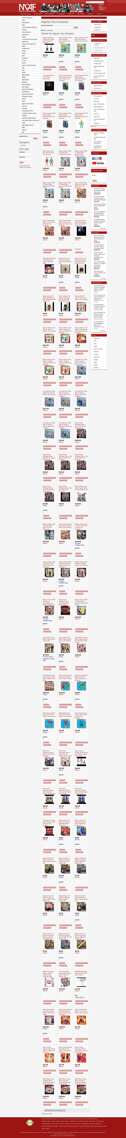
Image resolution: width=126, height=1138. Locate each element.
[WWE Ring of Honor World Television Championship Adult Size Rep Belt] (65, 1093)
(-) (94, 43)
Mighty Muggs (25, 75)
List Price (96, 354)
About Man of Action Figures (51, 1118)
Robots (24, 99)
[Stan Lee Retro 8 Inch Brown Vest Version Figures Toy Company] (81, 52)
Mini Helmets (25, 79)
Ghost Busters (26, 22)
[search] (94, 2)
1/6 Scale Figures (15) (99, 73)
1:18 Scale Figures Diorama (29, 27)
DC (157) (96, 98)
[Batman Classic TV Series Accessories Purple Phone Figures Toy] (65, 273)
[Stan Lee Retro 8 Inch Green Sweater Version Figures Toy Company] (65, 52)
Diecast (24, 51)
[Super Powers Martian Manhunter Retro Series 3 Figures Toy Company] (81, 690)
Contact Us (102, 9)
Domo (23, 20)
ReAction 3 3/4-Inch (27, 96)
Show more (93, 126)
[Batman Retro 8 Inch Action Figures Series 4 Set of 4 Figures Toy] (81, 501)
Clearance (99, 13)
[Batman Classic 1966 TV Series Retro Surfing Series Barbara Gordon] (81, 166)
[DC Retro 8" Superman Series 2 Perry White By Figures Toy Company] (65, 765)
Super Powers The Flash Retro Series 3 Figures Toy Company (65, 714)
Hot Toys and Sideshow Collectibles (50, 1126)
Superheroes (71, 13)
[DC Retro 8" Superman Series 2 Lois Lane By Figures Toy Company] (65, 803)
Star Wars (24, 108)
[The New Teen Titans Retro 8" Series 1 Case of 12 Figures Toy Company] (81, 374)
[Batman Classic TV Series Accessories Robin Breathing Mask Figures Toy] (49, 311)
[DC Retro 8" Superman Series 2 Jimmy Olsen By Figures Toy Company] (49, 803)
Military (24, 77)
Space (23, 101)
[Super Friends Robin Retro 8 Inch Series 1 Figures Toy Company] (81, 1024)
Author (95, 346)
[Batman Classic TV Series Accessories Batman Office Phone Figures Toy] (49, 910)
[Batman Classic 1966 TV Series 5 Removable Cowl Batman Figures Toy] (49, 614)
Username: (22, 152)
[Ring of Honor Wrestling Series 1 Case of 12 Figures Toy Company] (81, 437)
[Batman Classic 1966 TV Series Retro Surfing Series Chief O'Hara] (49, 197)
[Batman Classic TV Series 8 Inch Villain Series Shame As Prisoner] (49, 52)
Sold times (96, 357)
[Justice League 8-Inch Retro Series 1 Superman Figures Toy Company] (81, 90)
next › (62, 1110)
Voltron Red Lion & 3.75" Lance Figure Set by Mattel (99, 273)
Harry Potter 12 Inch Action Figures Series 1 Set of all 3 (49, 639)
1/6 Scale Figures (26, 32)
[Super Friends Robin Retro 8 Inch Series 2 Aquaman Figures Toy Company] (65, 235)
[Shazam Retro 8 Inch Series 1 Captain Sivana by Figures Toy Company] (49, 374)
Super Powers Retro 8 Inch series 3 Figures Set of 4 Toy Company (65, 676)
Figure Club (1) (98, 50)
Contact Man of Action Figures (91, 1118)
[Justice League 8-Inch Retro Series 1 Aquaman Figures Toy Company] (81, 128)
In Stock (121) (97, 27)
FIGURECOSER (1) (100, 47)
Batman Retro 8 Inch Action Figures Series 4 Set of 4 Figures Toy (81, 488)
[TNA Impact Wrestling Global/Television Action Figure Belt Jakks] (49, 273)
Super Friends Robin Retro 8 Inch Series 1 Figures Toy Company (81, 1011)
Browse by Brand (38, 13)
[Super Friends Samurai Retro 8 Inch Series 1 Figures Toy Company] (49, 1062)
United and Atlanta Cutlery (29, 118)
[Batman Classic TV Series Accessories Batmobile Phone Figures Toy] (65, 835)
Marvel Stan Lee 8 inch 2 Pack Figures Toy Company (48, 152)
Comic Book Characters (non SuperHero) (29, 40)
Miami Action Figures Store (100, 1126)
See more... (103, 228)
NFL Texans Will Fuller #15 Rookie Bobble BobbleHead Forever (99, 213)
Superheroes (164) (98, 61)
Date (101, 349)
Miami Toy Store (45, 1128)
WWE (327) (97, 58)
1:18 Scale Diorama (27, 17)
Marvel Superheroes (46, 1123)
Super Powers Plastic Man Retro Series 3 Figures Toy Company (49, 714)
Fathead (24, 130)
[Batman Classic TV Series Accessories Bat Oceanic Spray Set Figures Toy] (81, 273)
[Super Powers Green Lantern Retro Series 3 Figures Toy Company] (81, 728)
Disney (24, 53)
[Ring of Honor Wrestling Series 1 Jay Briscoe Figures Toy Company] (65, 469)
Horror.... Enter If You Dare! (29, 65)
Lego (23, 70)
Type (95, 343)
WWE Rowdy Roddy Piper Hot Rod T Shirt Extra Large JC (81, 973)
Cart (93, 35)
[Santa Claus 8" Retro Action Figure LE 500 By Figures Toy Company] (49, 835)
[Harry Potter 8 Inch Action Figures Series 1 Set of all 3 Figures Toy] (65, 652)
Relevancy (96, 338)
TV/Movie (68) (97, 63)
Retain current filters (48, 30)
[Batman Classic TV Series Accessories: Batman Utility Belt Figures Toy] (81, 948)
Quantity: (61, 61)
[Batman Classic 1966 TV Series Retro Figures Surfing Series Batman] (65, 197)
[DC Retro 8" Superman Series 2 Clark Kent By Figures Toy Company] (81, 803)
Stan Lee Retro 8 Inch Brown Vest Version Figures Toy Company (81, 39)
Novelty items (25, 91)
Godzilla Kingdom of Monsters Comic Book (91, 1123)
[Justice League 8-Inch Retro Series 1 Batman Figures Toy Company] (65, 128)
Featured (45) (97, 70)
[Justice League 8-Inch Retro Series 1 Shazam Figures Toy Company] (49, 128)
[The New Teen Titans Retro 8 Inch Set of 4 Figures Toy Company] (49, 406)
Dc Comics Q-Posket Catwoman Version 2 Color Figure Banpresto (100, 198)
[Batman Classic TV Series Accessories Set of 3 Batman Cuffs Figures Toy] (65, 948)
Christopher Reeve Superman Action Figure (68, 1126)
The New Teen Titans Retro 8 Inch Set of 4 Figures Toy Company (49, 392)
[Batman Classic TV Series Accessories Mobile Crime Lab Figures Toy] (65, 873)
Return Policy (73, 1118)
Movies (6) (96, 116)
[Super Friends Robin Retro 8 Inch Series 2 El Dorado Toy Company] (49, 235)
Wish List (101, 4)
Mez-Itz (24, 72)
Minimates (24, 82)
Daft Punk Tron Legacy (75, 1123)
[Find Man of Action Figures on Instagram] (100, 159)
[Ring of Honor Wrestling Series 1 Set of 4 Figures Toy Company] (65, 501)
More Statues (25, 87)
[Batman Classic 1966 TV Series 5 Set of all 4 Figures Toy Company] (81, 539)
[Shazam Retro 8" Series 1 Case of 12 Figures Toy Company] (81, 311)
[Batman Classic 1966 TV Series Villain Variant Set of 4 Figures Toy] (49, 539)
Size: (76, 995)
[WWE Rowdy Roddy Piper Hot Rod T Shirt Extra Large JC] (81, 986)
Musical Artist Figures (28, 89)
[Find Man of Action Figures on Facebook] (93, 159)
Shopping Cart (102, 8)
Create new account (24, 165)
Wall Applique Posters (28, 125)
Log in (100, 6)
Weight (95, 359)
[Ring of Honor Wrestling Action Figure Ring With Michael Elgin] (65, 614)
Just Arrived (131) (98, 85)
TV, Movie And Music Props (29, 113)
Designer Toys (26, 48)
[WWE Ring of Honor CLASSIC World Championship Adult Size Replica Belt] (49, 1093)
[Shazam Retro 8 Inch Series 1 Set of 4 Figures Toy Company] (49, 342)
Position (96, 367)
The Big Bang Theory (27, 111)
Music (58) (96, 101)
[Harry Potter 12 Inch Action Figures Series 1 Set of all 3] (49, 652)
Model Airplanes (26, 84)
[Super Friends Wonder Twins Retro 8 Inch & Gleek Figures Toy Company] (81, 765)
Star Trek (24, 106)
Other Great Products (27, 94)
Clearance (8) (97, 88)
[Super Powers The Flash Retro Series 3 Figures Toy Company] (65, 728)
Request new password (25, 167)
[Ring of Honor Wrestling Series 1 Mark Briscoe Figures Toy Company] (49, 469)
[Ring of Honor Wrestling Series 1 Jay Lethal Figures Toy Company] (81, 469)
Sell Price (96, 351)
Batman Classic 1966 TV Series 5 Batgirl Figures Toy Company (81, 563)
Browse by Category (26, 13)
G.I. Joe (24, 60)
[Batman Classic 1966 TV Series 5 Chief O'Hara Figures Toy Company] (49, 576)
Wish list (23, 145)
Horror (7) (96, 113)
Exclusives (25, 58)
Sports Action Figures (27, 103)
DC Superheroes (100, 1121)
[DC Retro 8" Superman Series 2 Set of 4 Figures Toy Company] (49, 765)
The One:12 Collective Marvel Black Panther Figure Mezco (99, 190)
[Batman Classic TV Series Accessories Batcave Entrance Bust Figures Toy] (49, 948)
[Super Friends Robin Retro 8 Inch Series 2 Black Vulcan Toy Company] (81, 197)
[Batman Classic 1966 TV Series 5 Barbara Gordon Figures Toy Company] (65, 576)
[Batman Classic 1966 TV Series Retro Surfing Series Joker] (65, 166)
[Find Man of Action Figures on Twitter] (97, 159)
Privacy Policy (66, 1118)
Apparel (24, 37)
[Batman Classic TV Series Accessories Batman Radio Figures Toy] (81, 910)
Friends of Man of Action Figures (86, 1126)
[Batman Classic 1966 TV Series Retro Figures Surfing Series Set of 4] (81, 614)
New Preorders (81, 13)
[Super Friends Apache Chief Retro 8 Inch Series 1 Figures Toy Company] (65, 1062)
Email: (94, 175)
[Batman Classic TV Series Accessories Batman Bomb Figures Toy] (49, 873)
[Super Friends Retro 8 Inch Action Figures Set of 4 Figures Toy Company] (65, 1024)
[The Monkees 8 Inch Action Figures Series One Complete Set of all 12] (49, 690)
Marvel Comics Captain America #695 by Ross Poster (100, 206)
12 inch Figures (61, 13)
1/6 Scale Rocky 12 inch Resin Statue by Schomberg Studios (99, 246)
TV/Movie (24, 115)
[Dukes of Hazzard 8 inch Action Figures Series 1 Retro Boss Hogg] (49, 1024)
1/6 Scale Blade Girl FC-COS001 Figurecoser (48, 77)
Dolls (23, 55)
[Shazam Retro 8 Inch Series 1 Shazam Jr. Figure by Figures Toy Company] (65, 342)
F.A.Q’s (60, 1118)
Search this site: (23, 136)
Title (95, 341)
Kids (23, 67)
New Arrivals (90, 13)
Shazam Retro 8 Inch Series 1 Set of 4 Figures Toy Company (49, 329)
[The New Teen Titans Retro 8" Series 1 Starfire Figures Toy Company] (65, 406)
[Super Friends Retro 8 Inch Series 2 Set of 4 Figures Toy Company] (65, 539)
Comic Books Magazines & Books (29, 45)
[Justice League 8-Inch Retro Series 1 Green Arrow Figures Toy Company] (65, 90)
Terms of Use (80, 1118)
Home (43, 1118)
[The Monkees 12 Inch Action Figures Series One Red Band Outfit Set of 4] (81, 652)
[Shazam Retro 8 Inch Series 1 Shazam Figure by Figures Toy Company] (65, 374)
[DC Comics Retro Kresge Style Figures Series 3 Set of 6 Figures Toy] (65, 986)
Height (95, 365)
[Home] (27, 11)
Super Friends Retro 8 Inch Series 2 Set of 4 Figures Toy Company (65, 525)
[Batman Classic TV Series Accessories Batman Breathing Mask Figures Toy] (65, 311)
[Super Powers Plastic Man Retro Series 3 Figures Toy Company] (49, 728)
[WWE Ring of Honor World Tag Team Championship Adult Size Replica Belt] (81, 1093)
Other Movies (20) (98, 106)
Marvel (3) (96, 123)
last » (64, 1110)
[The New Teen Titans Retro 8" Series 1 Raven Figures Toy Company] (81, 406)
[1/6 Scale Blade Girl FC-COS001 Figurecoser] (49, 90)
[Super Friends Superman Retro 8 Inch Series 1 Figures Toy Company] (81, 1062)
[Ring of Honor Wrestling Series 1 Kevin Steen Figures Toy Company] (49, 501)
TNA (23, 132)
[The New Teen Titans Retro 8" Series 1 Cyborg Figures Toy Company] (49, 437)
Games (24, 63)
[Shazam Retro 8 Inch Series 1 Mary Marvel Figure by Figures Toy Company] (81, 342)
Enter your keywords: (47, 25)
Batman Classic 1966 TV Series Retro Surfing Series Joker (65, 152)
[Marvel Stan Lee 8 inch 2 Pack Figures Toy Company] (49, 166)
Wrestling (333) (98, 96)
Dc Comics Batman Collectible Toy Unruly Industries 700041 (99, 306)
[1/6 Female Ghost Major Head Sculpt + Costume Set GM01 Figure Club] (81, 235)
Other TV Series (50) (99, 104)
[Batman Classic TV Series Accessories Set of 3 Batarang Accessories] (81, 835)
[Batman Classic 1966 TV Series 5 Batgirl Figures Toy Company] (81, 576)
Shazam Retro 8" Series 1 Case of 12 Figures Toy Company (81, 297)
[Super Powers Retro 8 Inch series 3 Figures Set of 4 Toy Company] (65, 690)
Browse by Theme (49, 13)
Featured (24, 29)
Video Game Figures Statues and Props (30, 121)
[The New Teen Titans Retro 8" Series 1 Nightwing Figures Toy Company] (65, 437)
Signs (23, 25)
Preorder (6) (97, 30)
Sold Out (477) (97, 24)
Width (95, 362)
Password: (22, 157)
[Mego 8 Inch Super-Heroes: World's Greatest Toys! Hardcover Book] (49, 986)
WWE (23, 127)
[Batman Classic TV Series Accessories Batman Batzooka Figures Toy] (81, 873)
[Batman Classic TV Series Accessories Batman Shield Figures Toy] (65, 910)
